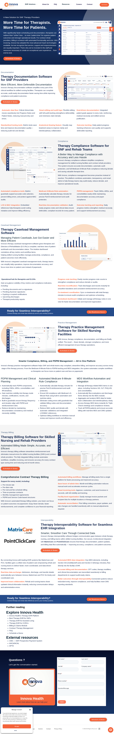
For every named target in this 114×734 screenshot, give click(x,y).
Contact (89, 4)
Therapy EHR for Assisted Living (21, 621)
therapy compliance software (76, 160)
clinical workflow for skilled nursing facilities (17, 90)
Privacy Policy (58, 729)
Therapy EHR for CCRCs (18, 623)
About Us (45, 4)
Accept (17, 726)
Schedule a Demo (16, 633)
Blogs (33, 729)
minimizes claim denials (52, 116)
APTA (11, 646)
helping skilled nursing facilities (12, 255)
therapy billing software (16, 451)
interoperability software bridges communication (72, 536)
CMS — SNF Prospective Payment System (25, 641)
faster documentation (72, 302)
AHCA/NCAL (14, 643)
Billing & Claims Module (18, 626)
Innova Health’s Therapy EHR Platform (24, 616)
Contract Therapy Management (21, 628)
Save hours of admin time (68, 484)
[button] (111, 29)
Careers (79, 4)
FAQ (55, 4)
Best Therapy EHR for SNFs (20, 618)
